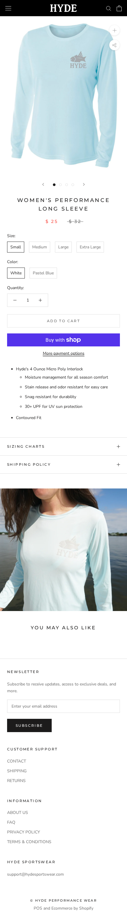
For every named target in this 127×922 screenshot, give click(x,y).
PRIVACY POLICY (23, 832)
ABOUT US (17, 812)
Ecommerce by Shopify (72, 908)
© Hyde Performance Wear (63, 900)
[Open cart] (119, 8)
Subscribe (29, 725)
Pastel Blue (43, 273)
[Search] (108, 8)
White (16, 273)
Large (63, 247)
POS (38, 908)
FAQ (11, 822)
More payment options (63, 353)
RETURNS (16, 780)
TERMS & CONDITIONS (29, 842)
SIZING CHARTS (26, 446)
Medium (39, 247)
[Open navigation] (8, 8)
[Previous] (43, 184)
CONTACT (16, 761)
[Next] (84, 184)
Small (15, 247)
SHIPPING (17, 771)
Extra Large (90, 247)
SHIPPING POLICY (29, 464)
